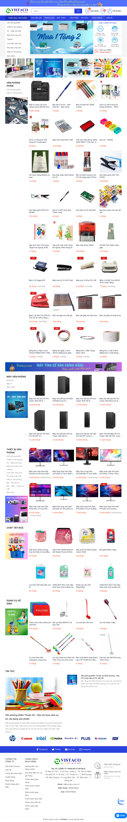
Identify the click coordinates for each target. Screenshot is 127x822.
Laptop (10, 39)
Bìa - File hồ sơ (13, 483)
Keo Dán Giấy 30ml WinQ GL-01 (63, 176)
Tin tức (84, 18)
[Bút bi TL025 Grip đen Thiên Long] (64, 196)
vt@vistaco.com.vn (71, 784)
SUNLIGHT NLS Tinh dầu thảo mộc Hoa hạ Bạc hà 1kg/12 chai (110, 586)
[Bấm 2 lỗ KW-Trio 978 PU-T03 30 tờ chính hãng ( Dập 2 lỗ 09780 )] (40, 302)
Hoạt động (97, 18)
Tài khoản (116, 11)
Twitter (57, 749)
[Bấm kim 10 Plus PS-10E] (87, 267)
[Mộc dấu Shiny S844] (87, 231)
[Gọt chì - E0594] (111, 126)
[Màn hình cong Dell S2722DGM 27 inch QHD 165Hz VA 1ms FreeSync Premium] (87, 458)
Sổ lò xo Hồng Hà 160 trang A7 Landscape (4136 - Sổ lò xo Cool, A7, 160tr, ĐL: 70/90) (39, 141)
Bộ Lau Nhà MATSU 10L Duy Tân (62, 624)
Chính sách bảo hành (31, 807)
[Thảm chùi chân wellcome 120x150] (40, 609)
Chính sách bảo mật (33, 799)
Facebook (43, 749)
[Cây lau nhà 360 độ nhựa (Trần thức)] (111, 644)
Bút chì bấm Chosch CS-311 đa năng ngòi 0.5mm (86, 176)
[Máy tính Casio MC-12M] (64, 126)
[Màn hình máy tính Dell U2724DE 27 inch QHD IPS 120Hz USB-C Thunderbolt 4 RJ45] (64, 458)
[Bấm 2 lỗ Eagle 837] (40, 267)
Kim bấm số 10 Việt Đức (86, 210)
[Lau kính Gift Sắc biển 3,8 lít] (40, 571)
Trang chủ (49, 18)
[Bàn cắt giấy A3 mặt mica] (111, 302)
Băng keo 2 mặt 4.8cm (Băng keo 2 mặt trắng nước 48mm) (109, 352)
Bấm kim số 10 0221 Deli (63, 280)
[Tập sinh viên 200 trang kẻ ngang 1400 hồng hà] (64, 231)
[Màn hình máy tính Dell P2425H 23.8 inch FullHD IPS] (40, 458)
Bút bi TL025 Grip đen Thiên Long (62, 211)
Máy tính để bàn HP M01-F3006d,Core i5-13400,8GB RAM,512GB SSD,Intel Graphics (63, 400)
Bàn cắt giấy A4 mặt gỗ (62, 315)
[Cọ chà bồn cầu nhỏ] (87, 609)
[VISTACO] (17, 11)
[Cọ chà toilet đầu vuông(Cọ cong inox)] (40, 644)
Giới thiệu (61, 18)
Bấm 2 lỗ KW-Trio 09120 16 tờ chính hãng (110, 281)
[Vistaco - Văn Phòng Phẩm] (16, 110)
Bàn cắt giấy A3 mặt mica (110, 315)
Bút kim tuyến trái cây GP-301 (111, 211)
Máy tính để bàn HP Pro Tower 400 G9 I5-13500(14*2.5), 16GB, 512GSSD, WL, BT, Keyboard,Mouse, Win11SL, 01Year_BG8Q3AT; (39, 400)
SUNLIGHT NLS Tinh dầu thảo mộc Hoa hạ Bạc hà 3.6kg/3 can (63, 586)
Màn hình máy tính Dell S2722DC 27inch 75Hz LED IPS (109, 472)
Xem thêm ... (12, 56)
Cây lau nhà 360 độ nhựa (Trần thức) (110, 659)
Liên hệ (109, 18)
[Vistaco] (63, 3)
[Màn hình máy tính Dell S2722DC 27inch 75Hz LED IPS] (111, 458)
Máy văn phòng (16, 376)
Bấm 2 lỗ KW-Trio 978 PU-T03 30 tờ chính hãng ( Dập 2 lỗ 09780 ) (40, 316)
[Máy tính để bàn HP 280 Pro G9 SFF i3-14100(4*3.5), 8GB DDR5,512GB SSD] (40, 420)
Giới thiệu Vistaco (12, 766)
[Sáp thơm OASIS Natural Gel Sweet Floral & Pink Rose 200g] (64, 536)
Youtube (71, 749)
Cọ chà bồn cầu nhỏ (84, 623)
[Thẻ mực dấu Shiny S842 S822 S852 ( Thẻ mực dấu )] (87, 126)
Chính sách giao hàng (32, 780)
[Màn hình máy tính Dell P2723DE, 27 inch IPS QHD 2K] (40, 493)
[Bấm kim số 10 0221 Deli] (64, 267)
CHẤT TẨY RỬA (15, 528)
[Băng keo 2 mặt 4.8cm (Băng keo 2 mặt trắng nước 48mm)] (111, 337)
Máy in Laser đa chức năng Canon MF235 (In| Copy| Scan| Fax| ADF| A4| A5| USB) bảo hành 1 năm (39, 106)
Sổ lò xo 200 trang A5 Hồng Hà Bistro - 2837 (109, 106)
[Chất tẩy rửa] (16, 546)
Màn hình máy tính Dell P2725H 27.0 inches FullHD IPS (109, 508)
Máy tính (10, 380)
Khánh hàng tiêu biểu (12, 785)
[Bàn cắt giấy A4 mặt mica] (87, 302)
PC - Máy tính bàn (14, 31)
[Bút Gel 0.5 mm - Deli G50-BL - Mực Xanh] (64, 91)
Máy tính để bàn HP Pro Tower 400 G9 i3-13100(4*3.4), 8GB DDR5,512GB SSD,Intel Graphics (62, 435)
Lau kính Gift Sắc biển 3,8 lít (40, 586)
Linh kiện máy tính (14, 44)
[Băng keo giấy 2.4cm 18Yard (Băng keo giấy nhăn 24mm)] (64, 337)
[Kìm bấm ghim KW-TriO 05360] (40, 196)
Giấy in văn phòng (14, 52)
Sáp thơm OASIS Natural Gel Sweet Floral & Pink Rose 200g (63, 551)
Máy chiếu (11, 387)
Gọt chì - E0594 (106, 140)
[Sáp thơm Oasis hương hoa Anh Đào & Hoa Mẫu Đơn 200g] (40, 536)
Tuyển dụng (10, 777)
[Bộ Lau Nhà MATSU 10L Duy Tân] (64, 609)
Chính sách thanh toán (32, 787)
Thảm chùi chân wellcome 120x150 (40, 624)
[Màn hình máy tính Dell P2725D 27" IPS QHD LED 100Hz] (64, 493)
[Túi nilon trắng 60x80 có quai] (40, 161)
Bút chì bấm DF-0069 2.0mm (85, 106)
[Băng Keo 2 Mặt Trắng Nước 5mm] (87, 337)
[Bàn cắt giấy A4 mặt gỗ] (64, 302)
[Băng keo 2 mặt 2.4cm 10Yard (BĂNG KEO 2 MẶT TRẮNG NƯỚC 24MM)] (40, 337)
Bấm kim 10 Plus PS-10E (86, 280)
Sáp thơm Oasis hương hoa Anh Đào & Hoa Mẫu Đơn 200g (39, 551)
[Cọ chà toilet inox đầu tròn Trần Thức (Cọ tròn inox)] (64, 644)
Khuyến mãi (36, 18)
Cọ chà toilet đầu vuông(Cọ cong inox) (38, 659)
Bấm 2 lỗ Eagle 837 (37, 280)
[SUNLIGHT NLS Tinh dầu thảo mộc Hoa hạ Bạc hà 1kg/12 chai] (111, 571)
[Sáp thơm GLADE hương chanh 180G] (87, 536)
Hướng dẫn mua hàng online (31, 767)
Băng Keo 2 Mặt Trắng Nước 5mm (85, 352)
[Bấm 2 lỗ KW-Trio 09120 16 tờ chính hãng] (111, 267)
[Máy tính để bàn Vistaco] (63, 367)
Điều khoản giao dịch (32, 793)
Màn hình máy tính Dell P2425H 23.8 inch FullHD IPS (39, 472)
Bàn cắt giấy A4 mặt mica (86, 315)
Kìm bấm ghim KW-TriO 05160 (109, 176)
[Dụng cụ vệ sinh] (16, 622)
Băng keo (10, 492)
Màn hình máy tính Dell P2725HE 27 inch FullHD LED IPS (86, 508)
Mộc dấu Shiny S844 (85, 245)
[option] (58, 37)
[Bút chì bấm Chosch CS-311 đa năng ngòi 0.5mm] (87, 161)
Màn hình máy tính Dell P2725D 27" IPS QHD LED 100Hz (63, 508)
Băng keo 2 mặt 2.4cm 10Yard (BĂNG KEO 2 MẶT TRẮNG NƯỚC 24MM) (40, 352)
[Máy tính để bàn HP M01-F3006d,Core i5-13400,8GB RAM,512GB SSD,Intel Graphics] (64, 385)
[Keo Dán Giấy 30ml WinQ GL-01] (64, 161)
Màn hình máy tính (14, 35)
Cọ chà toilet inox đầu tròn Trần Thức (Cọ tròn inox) (64, 659)
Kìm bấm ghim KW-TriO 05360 (39, 211)
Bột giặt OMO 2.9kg (108, 550)
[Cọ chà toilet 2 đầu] (111, 609)
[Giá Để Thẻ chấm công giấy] (111, 231)
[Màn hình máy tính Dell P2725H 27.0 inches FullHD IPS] (111, 493)
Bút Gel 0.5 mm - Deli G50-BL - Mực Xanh (61, 106)
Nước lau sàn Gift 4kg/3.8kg (83, 586)
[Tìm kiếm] (78, 11)
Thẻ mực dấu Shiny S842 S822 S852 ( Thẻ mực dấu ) (87, 141)
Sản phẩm (74, 18)
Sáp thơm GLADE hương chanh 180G (86, 551)
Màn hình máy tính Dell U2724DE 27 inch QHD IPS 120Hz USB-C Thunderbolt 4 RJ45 (64, 472)
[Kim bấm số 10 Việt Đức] (87, 196)
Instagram (86, 749)
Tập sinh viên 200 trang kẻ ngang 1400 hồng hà (63, 246)
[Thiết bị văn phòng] (16, 509)
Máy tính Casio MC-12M (63, 140)
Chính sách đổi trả (32, 802)
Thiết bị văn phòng (14, 27)
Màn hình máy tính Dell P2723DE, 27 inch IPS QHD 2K (38, 508)
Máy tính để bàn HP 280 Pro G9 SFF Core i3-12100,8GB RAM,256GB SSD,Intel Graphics (86, 435)
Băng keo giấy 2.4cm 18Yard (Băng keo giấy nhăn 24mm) (62, 352)
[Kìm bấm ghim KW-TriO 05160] (111, 161)
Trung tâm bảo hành (13, 773)
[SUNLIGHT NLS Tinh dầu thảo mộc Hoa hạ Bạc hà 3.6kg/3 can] (64, 571)
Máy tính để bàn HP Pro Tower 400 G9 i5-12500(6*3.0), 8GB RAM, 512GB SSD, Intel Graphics (87, 400)
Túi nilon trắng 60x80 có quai (39, 176)
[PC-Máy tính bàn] (16, 404)
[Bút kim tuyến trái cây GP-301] (111, 196)
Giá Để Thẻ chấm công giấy (109, 246)
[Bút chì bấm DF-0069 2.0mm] (87, 91)
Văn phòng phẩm (13, 23)
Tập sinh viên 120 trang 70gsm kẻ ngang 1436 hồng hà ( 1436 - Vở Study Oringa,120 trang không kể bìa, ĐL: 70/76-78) (40, 246)
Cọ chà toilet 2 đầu (107, 623)
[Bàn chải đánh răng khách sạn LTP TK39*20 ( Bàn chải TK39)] (87, 644)
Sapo (82, 819)
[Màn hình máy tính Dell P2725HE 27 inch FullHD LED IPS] (87, 493)
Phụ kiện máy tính (14, 48)
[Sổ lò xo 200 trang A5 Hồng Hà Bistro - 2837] (111, 91)
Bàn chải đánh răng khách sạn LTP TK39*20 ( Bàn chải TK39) (87, 659)
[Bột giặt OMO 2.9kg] (111, 536)
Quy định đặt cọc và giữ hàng (33, 774)
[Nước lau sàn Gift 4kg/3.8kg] (87, 571)
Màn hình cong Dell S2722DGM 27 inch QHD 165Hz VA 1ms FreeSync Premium (86, 472)
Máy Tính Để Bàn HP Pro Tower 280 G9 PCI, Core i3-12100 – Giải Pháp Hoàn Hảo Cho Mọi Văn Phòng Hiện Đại (111, 435)
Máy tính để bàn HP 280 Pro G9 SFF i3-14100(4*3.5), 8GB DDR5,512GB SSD (39, 435)
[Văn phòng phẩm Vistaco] (58, 37)
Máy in (9, 384)
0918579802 (105, 52)
